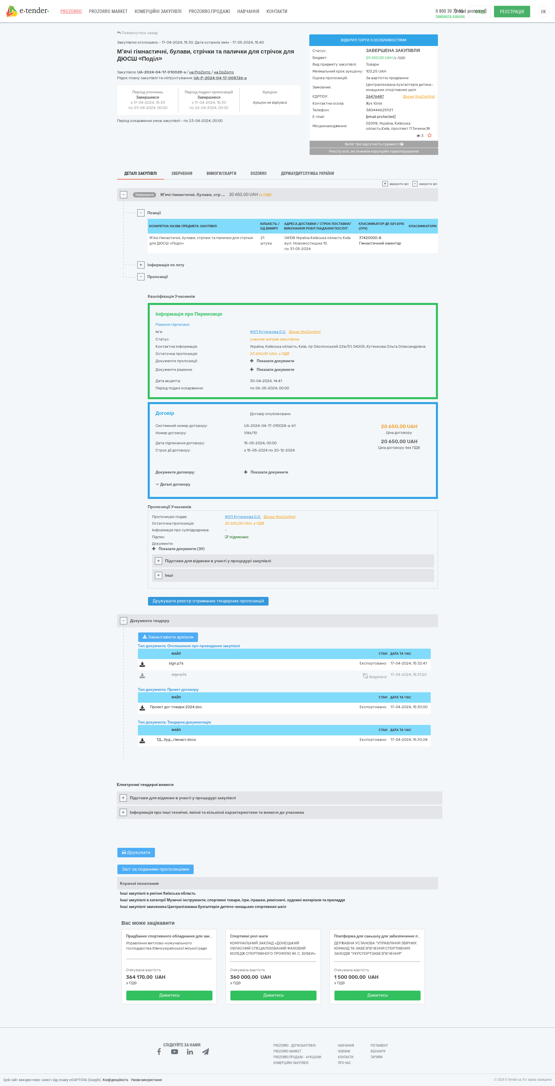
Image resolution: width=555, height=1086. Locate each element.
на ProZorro (200, 72)
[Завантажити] (142, 665)
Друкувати (138, 852)
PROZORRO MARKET (108, 11)
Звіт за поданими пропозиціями (155, 869)
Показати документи (275, 361)
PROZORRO (71, 11)
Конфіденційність (115, 1080)
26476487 (375, 96)
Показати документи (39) (182, 549)
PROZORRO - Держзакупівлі (294, 1046)
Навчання (248, 11)
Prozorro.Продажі (209, 11)
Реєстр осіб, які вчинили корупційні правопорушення (374, 151)
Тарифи (376, 1057)
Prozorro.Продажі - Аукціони (297, 1057)
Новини (344, 1051)
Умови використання (146, 1080)
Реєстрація (512, 11)
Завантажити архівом (170, 637)
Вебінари (378, 1051)
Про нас (344, 1063)
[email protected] (380, 116)
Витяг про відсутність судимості (372, 144)
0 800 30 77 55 (449, 11)
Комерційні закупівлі (158, 11)
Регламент (379, 1046)
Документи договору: (175, 472)
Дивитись (169, 995)
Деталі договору (174, 484)
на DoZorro (224, 72)
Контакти (277, 11)
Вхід (480, 11)
